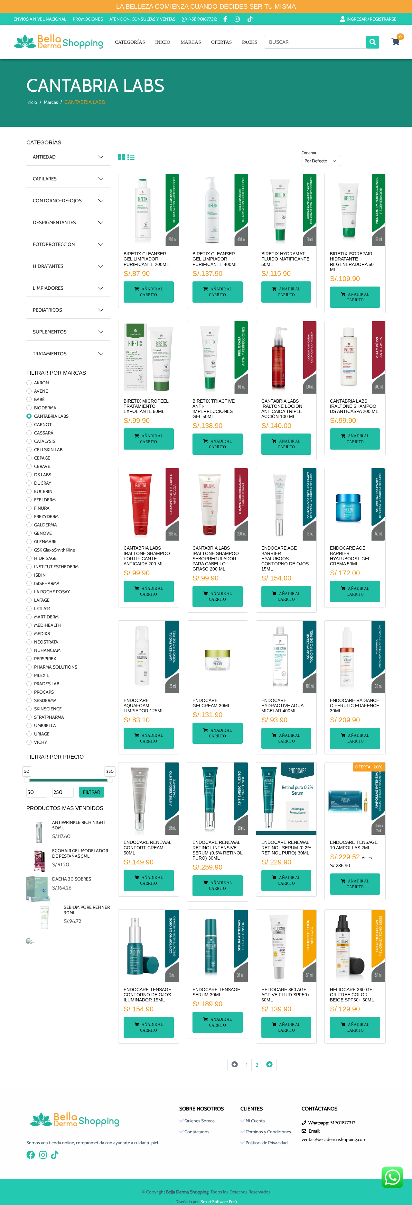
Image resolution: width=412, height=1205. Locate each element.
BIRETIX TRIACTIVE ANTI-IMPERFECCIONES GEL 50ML (213, 409)
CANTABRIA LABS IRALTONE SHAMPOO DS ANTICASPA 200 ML (354, 406)
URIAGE (42, 734)
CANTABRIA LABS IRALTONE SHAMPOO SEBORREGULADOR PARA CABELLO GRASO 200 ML (215, 558)
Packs (249, 42)
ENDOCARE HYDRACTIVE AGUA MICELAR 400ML (282, 705)
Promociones (88, 19)
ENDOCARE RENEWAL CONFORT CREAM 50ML (147, 847)
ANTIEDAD (44, 157)
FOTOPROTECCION (54, 244)
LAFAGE (42, 600)
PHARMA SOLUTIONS (55, 667)
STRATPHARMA (49, 717)
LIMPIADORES (48, 288)
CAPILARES (45, 179)
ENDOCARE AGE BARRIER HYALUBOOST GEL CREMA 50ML (350, 556)
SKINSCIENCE (48, 709)
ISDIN (40, 575)
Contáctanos (196, 1131)
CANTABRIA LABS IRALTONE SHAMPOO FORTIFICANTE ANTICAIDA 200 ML (147, 556)
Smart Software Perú (219, 1201)
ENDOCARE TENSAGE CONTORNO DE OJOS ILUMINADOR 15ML (147, 994)
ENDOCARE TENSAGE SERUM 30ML (216, 992)
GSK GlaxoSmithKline (54, 550)
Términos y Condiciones (268, 1131)
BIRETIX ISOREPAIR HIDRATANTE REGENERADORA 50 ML (352, 261)
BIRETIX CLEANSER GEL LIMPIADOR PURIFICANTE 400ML (215, 259)
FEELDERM (45, 500)
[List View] (130, 158)
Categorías (130, 42)
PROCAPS (44, 692)
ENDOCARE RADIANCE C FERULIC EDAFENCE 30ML (354, 705)
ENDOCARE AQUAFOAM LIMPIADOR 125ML (144, 705)
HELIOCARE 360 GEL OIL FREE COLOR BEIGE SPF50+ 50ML (352, 994)
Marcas (191, 42)
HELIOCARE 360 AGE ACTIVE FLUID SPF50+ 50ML (285, 994)
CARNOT (43, 424)
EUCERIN (43, 491)
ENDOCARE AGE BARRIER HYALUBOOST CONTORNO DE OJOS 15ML (285, 558)
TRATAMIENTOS (50, 354)
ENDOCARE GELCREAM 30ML (211, 703)
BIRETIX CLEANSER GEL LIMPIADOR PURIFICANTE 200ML (146, 259)
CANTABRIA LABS (51, 416)
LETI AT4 (42, 608)
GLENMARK (45, 541)
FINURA (42, 508)
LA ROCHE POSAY (52, 592)
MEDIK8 (42, 633)
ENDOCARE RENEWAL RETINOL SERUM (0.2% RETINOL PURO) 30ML (286, 847)
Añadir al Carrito (151, 292)
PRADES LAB (46, 684)
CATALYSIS (44, 441)
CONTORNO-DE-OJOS (57, 201)
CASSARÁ (43, 433)
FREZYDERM (46, 516)
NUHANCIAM (47, 650)
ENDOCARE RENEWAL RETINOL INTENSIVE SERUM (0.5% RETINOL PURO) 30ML (217, 850)
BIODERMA (45, 408)
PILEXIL (41, 675)
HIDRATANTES (48, 266)
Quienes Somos (199, 1120)
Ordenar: (310, 153)
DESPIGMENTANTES (54, 222)
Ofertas (221, 42)
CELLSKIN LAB (48, 449)
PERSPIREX (45, 659)
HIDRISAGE (45, 558)
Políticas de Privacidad (267, 1142)
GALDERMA (45, 525)
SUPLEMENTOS (50, 332)
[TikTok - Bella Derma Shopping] (250, 19)
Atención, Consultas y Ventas (142, 19)
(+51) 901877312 (202, 19)
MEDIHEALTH (47, 625)
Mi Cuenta (255, 1120)
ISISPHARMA (47, 583)
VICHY (40, 742)
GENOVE (43, 533)
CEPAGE (42, 458)
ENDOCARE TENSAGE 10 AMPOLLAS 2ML (354, 845)
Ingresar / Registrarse (372, 19)
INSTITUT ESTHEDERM (56, 567)
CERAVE (42, 466)
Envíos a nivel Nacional (40, 19)
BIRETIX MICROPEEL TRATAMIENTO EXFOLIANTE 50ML (146, 406)
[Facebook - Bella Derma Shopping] (225, 19)
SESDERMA (45, 700)
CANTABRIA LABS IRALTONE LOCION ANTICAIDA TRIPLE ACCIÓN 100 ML (281, 409)
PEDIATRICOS (47, 310)
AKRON (41, 383)
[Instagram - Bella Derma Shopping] (237, 19)
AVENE (41, 391)
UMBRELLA (45, 725)
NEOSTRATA (46, 642)
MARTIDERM (46, 617)
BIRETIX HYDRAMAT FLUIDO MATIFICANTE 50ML (285, 259)
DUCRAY (42, 483)
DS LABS (42, 475)
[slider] (27, 780)
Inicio (162, 42)
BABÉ (39, 399)
